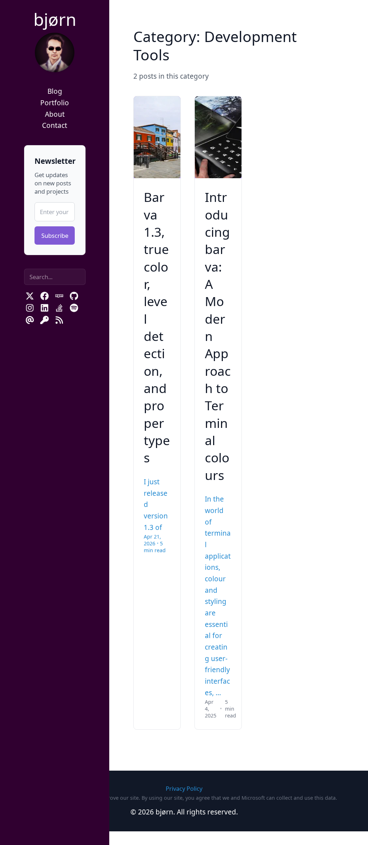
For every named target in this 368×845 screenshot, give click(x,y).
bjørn (54, 19)
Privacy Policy (184, 788)
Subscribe (54, 235)
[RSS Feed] (59, 320)
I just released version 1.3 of (156, 504)
